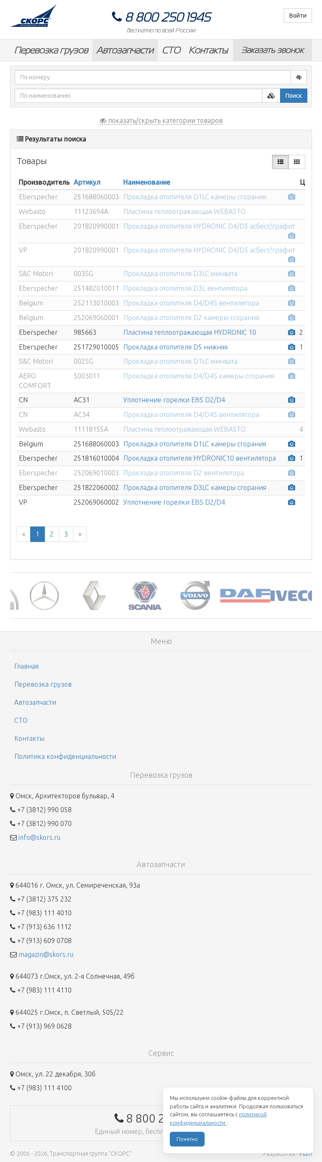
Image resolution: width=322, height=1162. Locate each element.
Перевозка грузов (51, 50)
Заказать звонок (273, 50)
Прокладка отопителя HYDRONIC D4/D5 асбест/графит (209, 226)
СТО (171, 50)
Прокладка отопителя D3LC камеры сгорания (194, 487)
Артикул (87, 182)
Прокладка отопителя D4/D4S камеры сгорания (198, 376)
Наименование (146, 182)
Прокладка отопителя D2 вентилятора (183, 473)
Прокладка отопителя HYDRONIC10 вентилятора (199, 458)
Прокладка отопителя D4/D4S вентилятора (191, 303)
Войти (297, 15)
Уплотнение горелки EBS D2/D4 (174, 400)
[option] (35, 595)
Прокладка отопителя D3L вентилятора (185, 288)
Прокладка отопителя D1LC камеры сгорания (194, 197)
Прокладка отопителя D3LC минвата (180, 273)
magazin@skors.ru (45, 954)
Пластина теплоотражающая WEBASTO (184, 211)
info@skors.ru (39, 837)
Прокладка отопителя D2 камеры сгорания (191, 317)
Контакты (208, 50)
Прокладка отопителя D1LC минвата (180, 361)
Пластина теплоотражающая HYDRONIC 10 (189, 332)
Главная (26, 666)
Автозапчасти (124, 50)
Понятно (187, 1139)
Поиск (294, 95)
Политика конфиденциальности (65, 756)
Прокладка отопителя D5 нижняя (175, 347)
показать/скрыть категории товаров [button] (164, 120)
